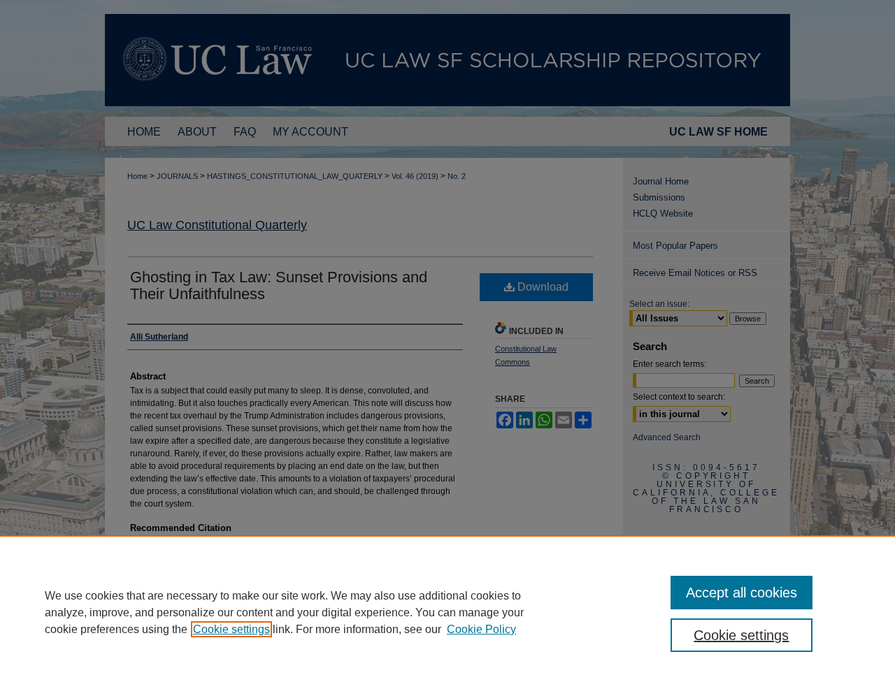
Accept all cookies (741, 592)
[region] (447, 612)
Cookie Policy (481, 629)
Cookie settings (231, 629)
